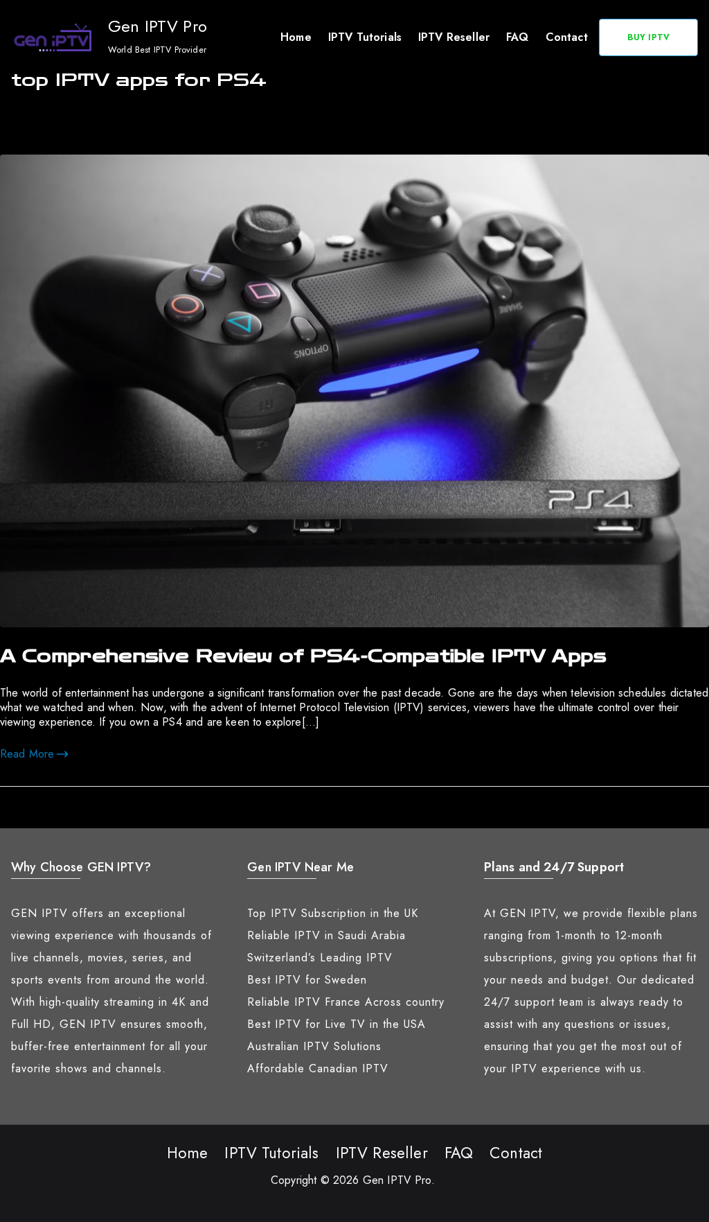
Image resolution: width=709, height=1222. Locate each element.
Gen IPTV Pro (157, 26)
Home (296, 37)
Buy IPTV (648, 37)
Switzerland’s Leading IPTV (320, 958)
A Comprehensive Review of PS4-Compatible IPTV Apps (303, 656)
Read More (27, 754)
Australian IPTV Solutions (314, 1046)
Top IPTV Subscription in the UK (332, 913)
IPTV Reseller (454, 37)
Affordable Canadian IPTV (317, 1068)
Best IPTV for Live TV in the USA (336, 1024)
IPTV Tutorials (365, 37)
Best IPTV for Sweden (307, 980)
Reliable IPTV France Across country (346, 1002)
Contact (567, 37)
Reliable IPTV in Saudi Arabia (326, 935)
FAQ (517, 37)
